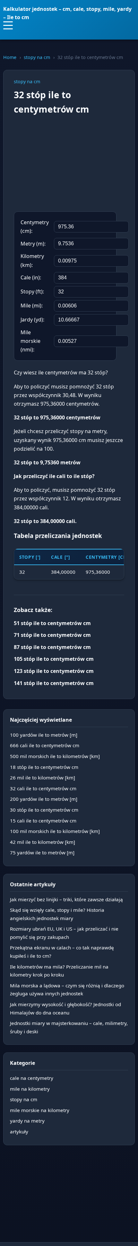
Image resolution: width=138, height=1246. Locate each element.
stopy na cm (37, 57)
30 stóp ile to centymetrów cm (44, 810)
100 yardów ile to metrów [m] (43, 735)
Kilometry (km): (32, 260)
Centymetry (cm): (35, 226)
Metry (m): (33, 243)
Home (9, 57)
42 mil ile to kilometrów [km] (42, 842)
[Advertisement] (69, 164)
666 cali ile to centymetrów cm (44, 745)
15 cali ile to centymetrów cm (43, 820)
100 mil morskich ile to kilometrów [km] (55, 831)
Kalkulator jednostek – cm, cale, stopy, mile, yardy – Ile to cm (67, 13)
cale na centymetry (31, 1078)
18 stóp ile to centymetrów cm (44, 767)
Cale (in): (31, 277)
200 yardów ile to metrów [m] (43, 799)
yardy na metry (27, 1120)
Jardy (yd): (32, 319)
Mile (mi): (32, 305)
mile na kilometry (30, 1089)
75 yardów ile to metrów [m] (42, 852)
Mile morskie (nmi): (30, 341)
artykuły (19, 1131)
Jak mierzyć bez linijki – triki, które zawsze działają (66, 899)
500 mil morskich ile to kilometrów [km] (55, 756)
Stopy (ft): (32, 291)
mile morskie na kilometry (39, 1110)
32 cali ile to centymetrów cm (43, 788)
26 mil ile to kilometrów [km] (42, 777)
